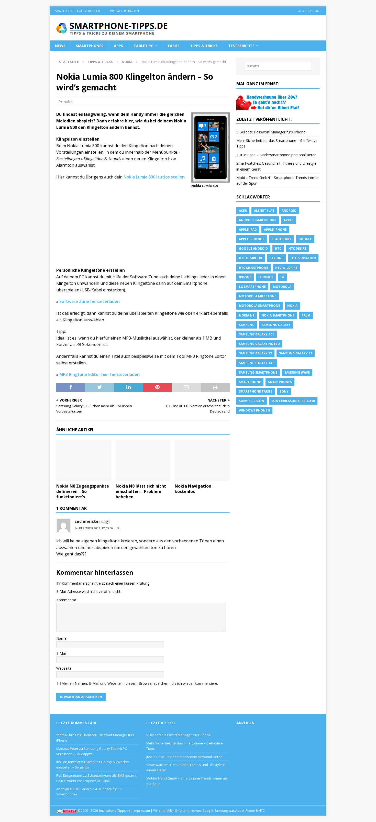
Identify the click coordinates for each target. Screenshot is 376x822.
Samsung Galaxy (276, 325)
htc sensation (303, 258)
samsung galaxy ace (256, 334)
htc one (276, 258)
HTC (278, 248)
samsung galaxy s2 (255, 353)
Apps (118, 45)
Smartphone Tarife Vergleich (77, 11)
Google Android (253, 248)
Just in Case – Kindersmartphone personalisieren (276, 154)
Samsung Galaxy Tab (256, 363)
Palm (306, 315)
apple (288, 220)
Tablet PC (143, 45)
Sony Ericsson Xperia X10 (293, 401)
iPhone (245, 277)
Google (305, 239)
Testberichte (241, 45)
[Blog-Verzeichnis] (66, 810)
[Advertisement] (143, 229)
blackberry (281, 239)
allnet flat (264, 210)
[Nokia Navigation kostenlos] (202, 460)
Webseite (64, 668)
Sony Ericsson (251, 401)
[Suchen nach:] (278, 66)
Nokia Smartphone (277, 315)
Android (289, 210)
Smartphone (250, 382)
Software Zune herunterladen (89, 301)
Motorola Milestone (257, 296)
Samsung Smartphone (258, 372)
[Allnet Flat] (268, 107)
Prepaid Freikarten (124, 11)
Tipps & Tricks (204, 45)
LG (282, 277)
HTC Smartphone (253, 268)
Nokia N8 (246, 315)
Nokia (68, 101)
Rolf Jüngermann (69, 775)
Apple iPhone (275, 229)
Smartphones (89, 45)
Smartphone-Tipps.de (114, 810)
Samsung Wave (297, 372)
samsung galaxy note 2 (259, 344)
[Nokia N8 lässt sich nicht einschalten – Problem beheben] (143, 460)
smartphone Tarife (255, 391)
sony (284, 391)
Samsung (247, 325)
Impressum (142, 810)
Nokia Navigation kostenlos (193, 488)
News (60, 45)
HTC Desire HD (250, 258)
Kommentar (66, 599)
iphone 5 (265, 277)
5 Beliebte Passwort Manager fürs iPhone (270, 132)
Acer (243, 210)
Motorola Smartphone (259, 305)
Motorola (282, 286)
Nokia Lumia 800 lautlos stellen (154, 177)
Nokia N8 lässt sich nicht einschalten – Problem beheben (141, 491)
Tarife (173, 45)
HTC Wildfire (286, 268)
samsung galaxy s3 (295, 353)
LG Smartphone (252, 286)
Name (61, 638)
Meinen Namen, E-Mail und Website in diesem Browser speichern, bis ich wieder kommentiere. (139, 683)
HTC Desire (297, 248)
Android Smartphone (258, 220)
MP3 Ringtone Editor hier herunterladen (99, 374)
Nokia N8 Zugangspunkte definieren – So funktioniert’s (82, 491)
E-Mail (61, 653)
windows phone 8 (254, 410)
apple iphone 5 (251, 239)
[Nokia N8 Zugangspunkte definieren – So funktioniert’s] (83, 460)
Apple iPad (248, 229)
